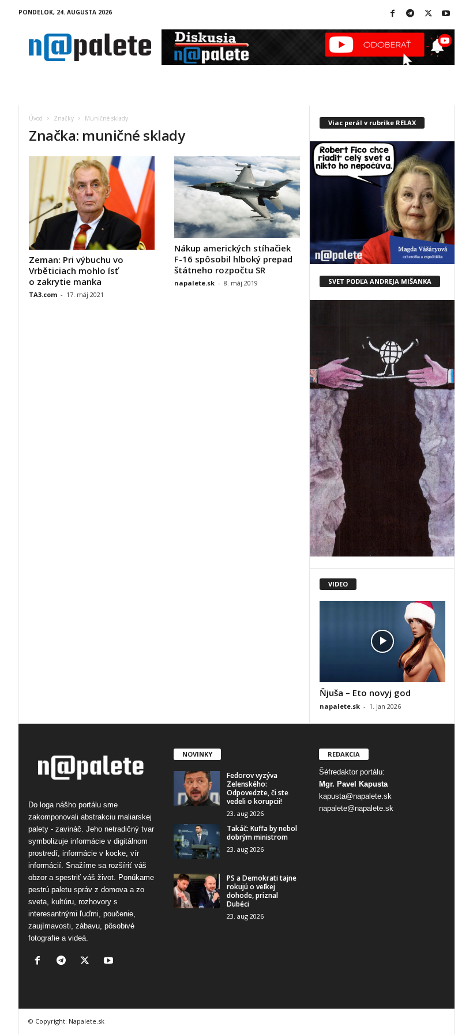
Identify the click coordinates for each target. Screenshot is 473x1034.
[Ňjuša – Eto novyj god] (382, 641)
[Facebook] (392, 14)
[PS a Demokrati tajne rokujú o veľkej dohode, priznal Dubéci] (197, 891)
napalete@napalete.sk (356, 808)
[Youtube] (446, 14)
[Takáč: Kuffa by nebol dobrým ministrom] (197, 841)
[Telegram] (410, 14)
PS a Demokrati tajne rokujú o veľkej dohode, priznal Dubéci (261, 891)
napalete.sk (194, 283)
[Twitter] (428, 14)
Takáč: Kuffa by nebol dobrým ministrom (262, 833)
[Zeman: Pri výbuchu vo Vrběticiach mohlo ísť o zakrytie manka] (92, 203)
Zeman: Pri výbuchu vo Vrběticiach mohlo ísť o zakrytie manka (76, 270)
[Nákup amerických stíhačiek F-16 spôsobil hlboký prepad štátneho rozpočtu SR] (237, 197)
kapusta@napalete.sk (355, 796)
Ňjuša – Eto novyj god (365, 692)
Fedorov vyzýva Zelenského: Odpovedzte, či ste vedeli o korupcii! (257, 788)
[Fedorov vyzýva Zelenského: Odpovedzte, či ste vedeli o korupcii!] (197, 788)
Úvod (36, 118)
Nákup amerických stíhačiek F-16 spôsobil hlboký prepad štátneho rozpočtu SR (233, 259)
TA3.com (43, 294)
